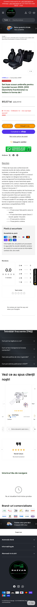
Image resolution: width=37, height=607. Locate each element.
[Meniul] (3, 13)
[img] (8, 274)
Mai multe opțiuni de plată (18, 136)
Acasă (3, 36)
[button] (34, 13)
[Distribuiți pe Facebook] (13, 155)
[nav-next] (33, 404)
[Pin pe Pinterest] (17, 155)
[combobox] (18, 20)
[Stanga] (2, 449)
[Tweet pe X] (10, 155)
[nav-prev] (4, 404)
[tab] (5, 163)
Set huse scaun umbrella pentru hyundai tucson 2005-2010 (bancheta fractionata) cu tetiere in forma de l (18, 38)
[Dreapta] (35, 449)
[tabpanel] (18, 194)
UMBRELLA (5, 78)
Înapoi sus (18, 532)
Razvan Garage (10, 600)
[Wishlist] (30, 13)
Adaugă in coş (24, 126)
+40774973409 (26, 1)
